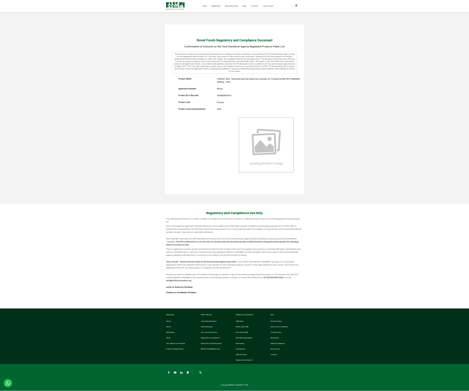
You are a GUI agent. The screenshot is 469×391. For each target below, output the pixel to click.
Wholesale (240, 343)
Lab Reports (240, 349)
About (168, 327)
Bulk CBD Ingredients (244, 338)
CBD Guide (170, 332)
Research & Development (211, 343)
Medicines (216, 6)
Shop (205, 6)
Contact (254, 6)
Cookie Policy (276, 332)
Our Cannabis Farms (209, 332)
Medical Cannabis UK (244, 360)
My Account (275, 349)
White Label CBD (242, 327)
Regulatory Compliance (210, 338)
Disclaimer (275, 338)
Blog (244, 6)
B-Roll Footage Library (174, 349)
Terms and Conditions (279, 327)
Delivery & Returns (278, 343)
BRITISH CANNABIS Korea (210, 349)
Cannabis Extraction (209, 321)
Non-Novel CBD (242, 332)
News (168, 338)
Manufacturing (231, 6)
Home (168, 321)
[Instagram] (194, 372)
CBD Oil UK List (241, 354)
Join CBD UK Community (175, 343)
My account (268, 6)
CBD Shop (240, 321)
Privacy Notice (276, 321)
